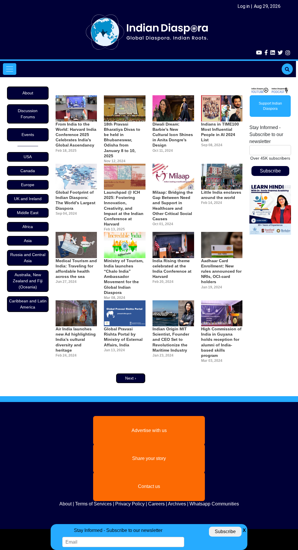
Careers (156, 503)
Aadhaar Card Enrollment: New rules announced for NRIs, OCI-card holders (221, 271)
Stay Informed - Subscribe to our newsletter (266, 134)
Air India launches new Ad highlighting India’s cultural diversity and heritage (76, 339)
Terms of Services (93, 503)
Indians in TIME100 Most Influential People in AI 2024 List (220, 132)
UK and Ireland (28, 198)
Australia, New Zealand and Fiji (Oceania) (27, 280)
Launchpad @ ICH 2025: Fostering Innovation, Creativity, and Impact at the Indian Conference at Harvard (123, 208)
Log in (243, 6)
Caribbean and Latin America (28, 304)
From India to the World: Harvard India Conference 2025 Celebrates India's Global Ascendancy (76, 135)
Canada (27, 170)
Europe (27, 184)
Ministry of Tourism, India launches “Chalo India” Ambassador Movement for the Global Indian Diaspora (123, 276)
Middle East (27, 212)
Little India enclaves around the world (221, 195)
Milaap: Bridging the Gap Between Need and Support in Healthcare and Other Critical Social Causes (172, 205)
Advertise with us (149, 430)
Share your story (149, 458)
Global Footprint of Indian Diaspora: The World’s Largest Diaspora (75, 200)
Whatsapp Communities (214, 503)
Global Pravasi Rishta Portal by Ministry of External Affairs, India (123, 337)
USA (28, 156)
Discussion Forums (28, 113)
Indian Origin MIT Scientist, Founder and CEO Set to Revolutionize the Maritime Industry (170, 339)
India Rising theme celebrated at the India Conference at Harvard (171, 268)
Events (28, 134)
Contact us (149, 486)
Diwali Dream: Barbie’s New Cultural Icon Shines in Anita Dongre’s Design (172, 135)
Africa (27, 226)
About (27, 93)
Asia (28, 240)
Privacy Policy (130, 503)
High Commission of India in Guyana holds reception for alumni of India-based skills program (221, 342)
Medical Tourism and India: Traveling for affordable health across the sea (76, 268)
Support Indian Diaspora (270, 106)
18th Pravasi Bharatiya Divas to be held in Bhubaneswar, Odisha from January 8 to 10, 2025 (122, 140)
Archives (177, 503)
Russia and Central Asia (27, 257)
